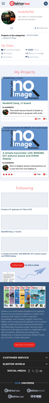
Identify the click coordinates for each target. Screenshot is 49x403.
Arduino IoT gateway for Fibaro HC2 (16, 209)
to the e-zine (25, 265)
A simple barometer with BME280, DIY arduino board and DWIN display (23, 156)
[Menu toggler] (3, 3)
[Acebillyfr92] (5, 112)
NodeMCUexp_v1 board (16, 103)
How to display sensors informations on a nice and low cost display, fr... (28, 167)
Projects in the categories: (13, 35)
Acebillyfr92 (9, 107)
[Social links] (11, 28)
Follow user (43, 28)
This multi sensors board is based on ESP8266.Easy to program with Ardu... (27, 111)
